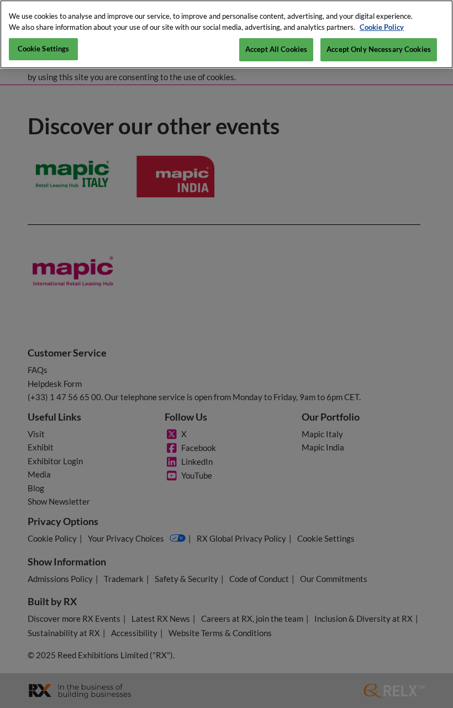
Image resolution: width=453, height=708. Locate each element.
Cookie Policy (382, 27)
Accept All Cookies (276, 49)
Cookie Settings (44, 48)
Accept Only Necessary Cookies (378, 49)
